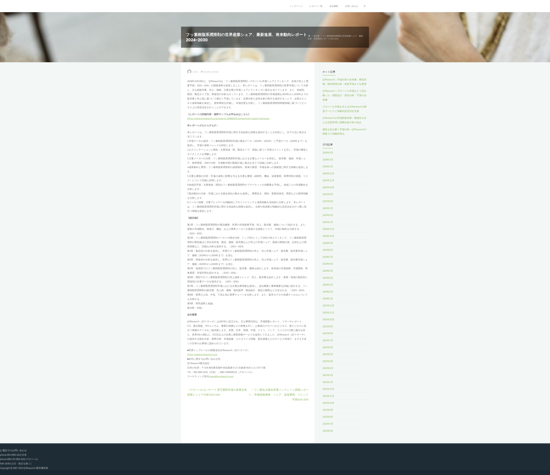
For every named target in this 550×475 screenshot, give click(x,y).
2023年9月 (328, 326)
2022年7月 (328, 423)
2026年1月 (328, 166)
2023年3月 (328, 368)
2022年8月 (328, 416)
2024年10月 (328, 236)
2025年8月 (328, 201)
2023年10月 (328, 319)
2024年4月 (328, 277)
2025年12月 (328, 173)
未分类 (317, 36)
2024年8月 (328, 249)
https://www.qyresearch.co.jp (202, 354)
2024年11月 (328, 229)
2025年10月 (328, 187)
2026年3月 (328, 152)
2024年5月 (328, 270)
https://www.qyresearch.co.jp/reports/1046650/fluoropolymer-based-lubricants (228, 118)
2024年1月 (328, 298)
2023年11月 (328, 312)
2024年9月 (328, 243)
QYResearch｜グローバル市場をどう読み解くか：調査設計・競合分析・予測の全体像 (344, 95)
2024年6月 (328, 263)
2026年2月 (328, 159)
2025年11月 (328, 180)
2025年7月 (328, 208)
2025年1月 (328, 222)
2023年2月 (328, 375)
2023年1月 (328, 382)
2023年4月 (328, 361)
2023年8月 (328, 333)
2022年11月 (328, 396)
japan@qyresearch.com (221, 376)
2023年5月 (328, 354)
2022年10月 (328, 402)
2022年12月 (328, 389)
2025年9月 (328, 194)
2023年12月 (328, 305)
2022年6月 (328, 430)
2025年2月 (328, 215)
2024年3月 (328, 284)
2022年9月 (328, 409)
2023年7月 (328, 340)
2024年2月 (328, 291)
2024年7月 (328, 256)
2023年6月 (328, 347)
